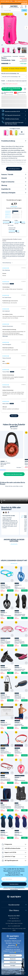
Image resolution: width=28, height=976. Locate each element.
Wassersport (12, 955)
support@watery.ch (16, 921)
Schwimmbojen (22, 56)
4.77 (14, 204)
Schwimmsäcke (15, 56)
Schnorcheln (13, 962)
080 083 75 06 (15, 918)
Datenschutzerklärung (14, 889)
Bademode (13, 958)
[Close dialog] (23, 934)
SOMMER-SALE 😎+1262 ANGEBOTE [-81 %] (6, 14)
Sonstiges (12, 965)
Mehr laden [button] (14, 415)
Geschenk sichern (14, 884)
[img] (5, 268)
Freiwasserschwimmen (7, 56)
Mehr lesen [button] (5, 336)
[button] (1, 27)
